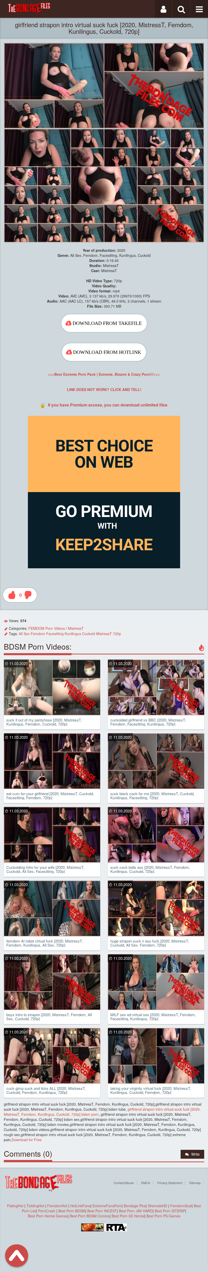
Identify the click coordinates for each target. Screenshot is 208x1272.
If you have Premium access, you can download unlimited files (107, 405)
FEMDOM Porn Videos (46, 628)
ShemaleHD (157, 1205)
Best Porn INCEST (102, 1210)
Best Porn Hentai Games (48, 1215)
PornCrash (47, 1210)
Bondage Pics (135, 1205)
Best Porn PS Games (163, 1215)
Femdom (38, 633)
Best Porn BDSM (71, 1210)
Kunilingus (73, 633)
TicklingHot (35, 1205)
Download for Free (27, 1139)
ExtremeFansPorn (107, 1205)
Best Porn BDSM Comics (90, 1215)
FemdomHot (57, 1205)
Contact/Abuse (124, 1183)
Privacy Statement (169, 1183)
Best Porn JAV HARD (136, 1210)
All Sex (24, 633)
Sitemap (195, 1183)
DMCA (145, 1183)
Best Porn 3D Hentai (128, 1215)
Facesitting (55, 633)
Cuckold (88, 633)
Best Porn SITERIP (170, 1210)
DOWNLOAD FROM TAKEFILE (107, 323)
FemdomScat (181, 1205)
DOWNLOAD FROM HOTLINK (107, 352)
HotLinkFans (80, 1205)
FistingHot (15, 1205)
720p (117, 633)
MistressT (76, 628)
